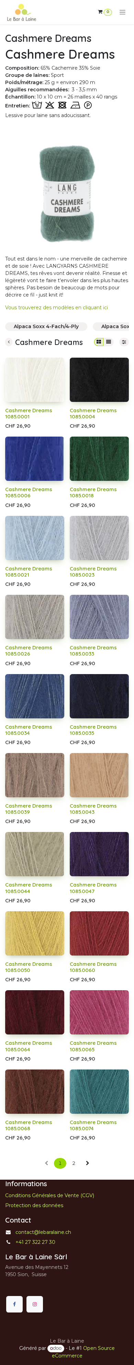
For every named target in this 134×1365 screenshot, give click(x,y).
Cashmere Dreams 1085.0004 (93, 413)
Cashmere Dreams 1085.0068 (28, 1125)
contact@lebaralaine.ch (43, 1232)
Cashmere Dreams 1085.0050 (28, 967)
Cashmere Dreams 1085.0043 (93, 808)
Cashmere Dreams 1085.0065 (93, 1046)
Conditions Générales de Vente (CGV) (49, 1195)
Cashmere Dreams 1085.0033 (93, 650)
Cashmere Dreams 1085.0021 (28, 571)
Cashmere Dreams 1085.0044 (28, 887)
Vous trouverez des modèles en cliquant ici (56, 307)
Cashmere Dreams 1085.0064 (28, 1046)
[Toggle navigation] (122, 12)
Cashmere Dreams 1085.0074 (93, 1125)
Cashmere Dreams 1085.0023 (93, 571)
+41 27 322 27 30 (35, 1242)
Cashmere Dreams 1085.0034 (28, 730)
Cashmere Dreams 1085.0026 (28, 650)
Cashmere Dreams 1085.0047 (93, 887)
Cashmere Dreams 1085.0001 (28, 413)
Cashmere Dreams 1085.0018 (93, 492)
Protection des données (34, 1205)
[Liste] (108, 342)
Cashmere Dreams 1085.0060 (93, 967)
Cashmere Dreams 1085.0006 (28, 492)
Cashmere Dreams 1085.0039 (28, 808)
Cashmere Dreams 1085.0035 (93, 730)
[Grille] (99, 342)
